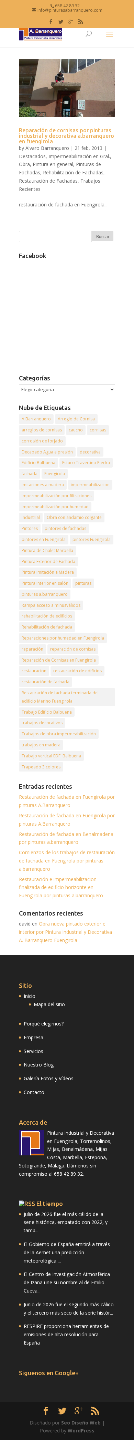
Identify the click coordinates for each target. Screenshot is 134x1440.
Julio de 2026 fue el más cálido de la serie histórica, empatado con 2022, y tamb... (66, 1222)
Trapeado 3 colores (41, 767)
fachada (29, 474)
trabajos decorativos (42, 723)
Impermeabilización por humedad (55, 507)
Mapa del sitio (49, 1004)
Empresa (33, 1037)
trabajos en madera (41, 745)
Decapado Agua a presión (47, 452)
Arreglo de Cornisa (76, 419)
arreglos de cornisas (42, 430)
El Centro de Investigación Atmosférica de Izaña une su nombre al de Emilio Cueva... (67, 1282)
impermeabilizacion (90, 485)
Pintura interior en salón (45, 583)
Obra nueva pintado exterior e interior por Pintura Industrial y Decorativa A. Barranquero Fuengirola (65, 931)
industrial (31, 517)
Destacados (32, 156)
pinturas (83, 583)
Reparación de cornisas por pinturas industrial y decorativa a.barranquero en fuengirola (66, 135)
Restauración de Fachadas (48, 180)
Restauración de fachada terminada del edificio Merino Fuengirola (60, 697)
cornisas (98, 430)
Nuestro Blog (39, 1064)
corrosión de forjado (42, 441)
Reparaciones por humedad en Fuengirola (63, 638)
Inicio (29, 996)
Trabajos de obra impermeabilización (59, 734)
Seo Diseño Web (81, 1422)
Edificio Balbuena (38, 463)
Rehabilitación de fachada (47, 627)
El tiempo (49, 1203)
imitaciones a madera (43, 485)
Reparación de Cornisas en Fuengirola (59, 660)
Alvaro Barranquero (47, 148)
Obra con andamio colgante (74, 517)
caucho (76, 430)
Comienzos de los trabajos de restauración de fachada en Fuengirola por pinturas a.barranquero (67, 860)
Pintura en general (53, 164)
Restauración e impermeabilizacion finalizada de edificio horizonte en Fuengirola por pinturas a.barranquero (61, 887)
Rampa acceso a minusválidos (51, 605)
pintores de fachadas (65, 528)
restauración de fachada (45, 682)
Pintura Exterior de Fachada (48, 561)
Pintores (30, 528)
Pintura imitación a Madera (48, 572)
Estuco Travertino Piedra (86, 463)
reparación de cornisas (73, 649)
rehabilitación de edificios (47, 616)
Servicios (33, 1051)
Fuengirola (54, 474)
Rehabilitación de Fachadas (73, 172)
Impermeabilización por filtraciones (56, 496)
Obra (24, 164)
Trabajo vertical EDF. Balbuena (51, 756)
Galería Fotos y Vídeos (49, 1078)
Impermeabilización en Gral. (79, 156)
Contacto (34, 1092)
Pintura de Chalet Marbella (47, 550)
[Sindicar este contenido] (27, 1203)
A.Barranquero (36, 419)
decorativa (90, 452)
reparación (32, 649)
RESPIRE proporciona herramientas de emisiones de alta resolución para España (66, 1334)
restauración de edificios (77, 671)
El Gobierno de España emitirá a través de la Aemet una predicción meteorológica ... (67, 1252)
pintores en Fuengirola (44, 539)
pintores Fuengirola (91, 539)
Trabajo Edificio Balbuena (47, 712)
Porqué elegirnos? (44, 1023)
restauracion (34, 671)
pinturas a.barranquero (45, 594)
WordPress (81, 1430)
